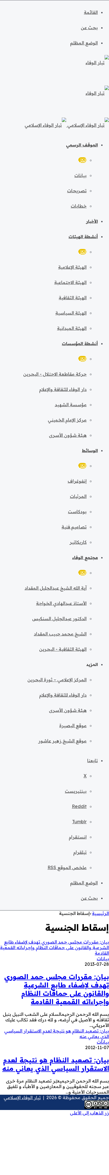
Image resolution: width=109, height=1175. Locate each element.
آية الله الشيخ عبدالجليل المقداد (56, 588)
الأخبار (92, 221)
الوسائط (90, 450)
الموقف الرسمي (82, 145)
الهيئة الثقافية (73, 297)
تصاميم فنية (74, 527)
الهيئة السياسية (71, 313)
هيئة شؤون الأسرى (68, 435)
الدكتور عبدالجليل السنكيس (59, 618)
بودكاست (77, 511)
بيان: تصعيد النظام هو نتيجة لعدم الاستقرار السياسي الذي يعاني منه (55, 1064)
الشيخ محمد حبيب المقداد (60, 634)
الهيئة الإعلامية (72, 267)
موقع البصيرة (73, 725)
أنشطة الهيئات (83, 236)
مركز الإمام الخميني (67, 420)
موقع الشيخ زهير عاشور (62, 741)
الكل (82, 160)
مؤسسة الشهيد (71, 404)
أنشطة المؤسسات (80, 343)
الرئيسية (100, 913)
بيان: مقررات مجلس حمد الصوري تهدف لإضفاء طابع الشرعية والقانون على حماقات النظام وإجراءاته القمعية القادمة (56, 989)
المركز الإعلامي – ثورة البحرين (57, 679)
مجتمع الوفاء (85, 557)
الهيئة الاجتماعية (70, 282)
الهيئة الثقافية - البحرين (63, 649)
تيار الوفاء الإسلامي (22, 1097)
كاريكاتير (78, 542)
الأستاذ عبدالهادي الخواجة (61, 603)
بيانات (80, 175)
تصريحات (77, 190)
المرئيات (78, 496)
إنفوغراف (77, 481)
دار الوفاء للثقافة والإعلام (63, 389)
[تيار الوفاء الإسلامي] (67, 125)
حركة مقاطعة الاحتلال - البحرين (55, 374)
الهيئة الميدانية (72, 328)
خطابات (79, 206)
